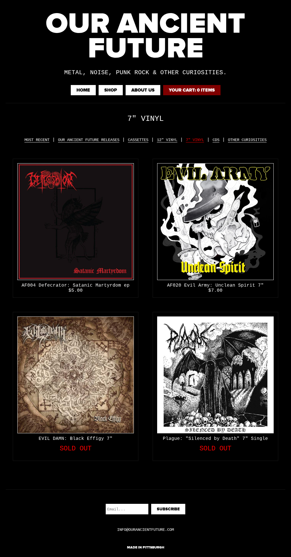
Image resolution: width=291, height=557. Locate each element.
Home (83, 90)
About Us (143, 90)
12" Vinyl (167, 140)
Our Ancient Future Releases (88, 140)
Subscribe (168, 509)
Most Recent (36, 140)
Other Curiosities (247, 140)
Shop (110, 90)
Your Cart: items (192, 90)
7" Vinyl (195, 140)
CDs (216, 140)
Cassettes (138, 140)
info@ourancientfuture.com (145, 529)
